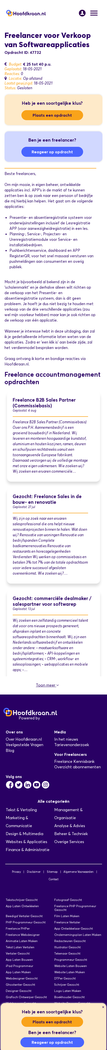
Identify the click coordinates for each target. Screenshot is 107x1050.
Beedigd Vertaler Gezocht (24, 916)
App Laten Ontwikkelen (22, 906)
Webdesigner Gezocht (22, 978)
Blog (10, 750)
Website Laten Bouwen (70, 966)
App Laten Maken (18, 972)
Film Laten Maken (66, 916)
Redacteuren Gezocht (70, 941)
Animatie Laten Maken (22, 941)
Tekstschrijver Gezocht (22, 900)
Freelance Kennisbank (74, 761)
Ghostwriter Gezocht (20, 984)
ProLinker (49, 718)
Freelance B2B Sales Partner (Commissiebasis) (44, 403)
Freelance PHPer (18, 928)
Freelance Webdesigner (23, 935)
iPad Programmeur (19, 966)
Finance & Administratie (28, 849)
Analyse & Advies (69, 825)
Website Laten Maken (69, 972)
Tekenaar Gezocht (67, 953)
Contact (53, 879)
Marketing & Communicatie (19, 821)
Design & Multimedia (24, 833)
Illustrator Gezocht (67, 947)
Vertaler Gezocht (18, 953)
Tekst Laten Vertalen (20, 947)
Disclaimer (34, 872)
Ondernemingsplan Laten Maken (77, 935)
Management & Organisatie (68, 813)
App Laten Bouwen (19, 960)
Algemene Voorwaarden (78, 872)
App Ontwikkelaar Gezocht (73, 928)
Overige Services (69, 841)
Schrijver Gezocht (66, 984)
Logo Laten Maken (67, 991)
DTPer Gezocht (65, 978)
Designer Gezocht (18, 991)
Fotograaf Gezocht (68, 900)
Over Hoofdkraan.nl (24, 739)
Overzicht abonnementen (77, 767)
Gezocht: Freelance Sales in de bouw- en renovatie (47, 499)
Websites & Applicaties (26, 841)
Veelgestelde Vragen (24, 744)
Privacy (16, 872)
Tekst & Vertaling (21, 809)
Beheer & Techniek (71, 833)
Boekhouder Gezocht (69, 997)
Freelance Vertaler (67, 922)
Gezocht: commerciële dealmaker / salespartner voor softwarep (52, 601)
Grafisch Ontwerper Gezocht (26, 997)
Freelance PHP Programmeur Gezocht (75, 908)
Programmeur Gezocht (70, 960)
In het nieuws (66, 739)
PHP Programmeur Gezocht (26, 922)
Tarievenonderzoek (71, 744)
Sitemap (52, 872)
